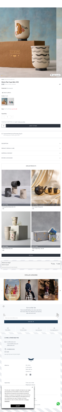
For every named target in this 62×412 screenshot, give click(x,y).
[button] (16, 188)
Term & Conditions (30, 389)
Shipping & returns (30, 384)
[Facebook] (30, 374)
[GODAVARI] (12, 280)
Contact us (28, 371)
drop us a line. (21, 121)
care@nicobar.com (11, 341)
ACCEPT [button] (18, 406)
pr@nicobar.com (10, 345)
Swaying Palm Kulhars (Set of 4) (8, 206)
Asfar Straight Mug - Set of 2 (38, 248)
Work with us (29, 369)
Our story (28, 365)
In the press (29, 367)
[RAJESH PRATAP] (29, 280)
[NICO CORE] (46, 280)
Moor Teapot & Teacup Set (37, 206)
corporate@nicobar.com (12, 343)
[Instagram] (26, 374)
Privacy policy (29, 391)
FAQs (27, 386)
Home (3, 79)
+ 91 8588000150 (11, 349)
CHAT (7, 351)
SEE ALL (31, 255)
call (16, 121)
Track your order (30, 382)
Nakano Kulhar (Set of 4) (7, 248)
